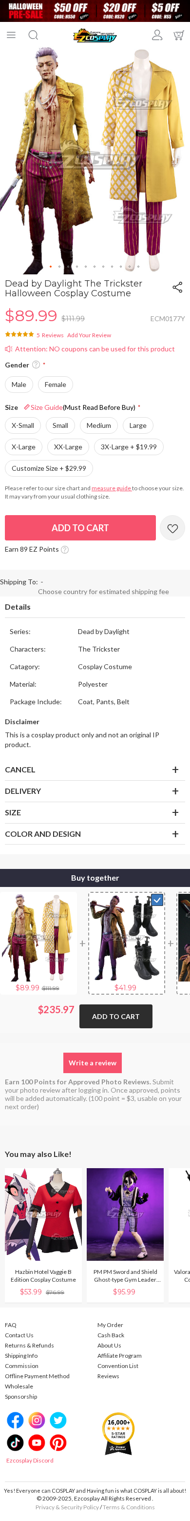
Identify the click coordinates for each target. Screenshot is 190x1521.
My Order (110, 1324)
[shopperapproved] (118, 1433)
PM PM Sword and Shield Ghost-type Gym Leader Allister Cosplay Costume (125, 1276)
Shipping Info (21, 1355)
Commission (21, 1365)
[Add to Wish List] (172, 527)
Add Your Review (89, 335)
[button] (51, 267)
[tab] (95, 607)
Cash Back (110, 1335)
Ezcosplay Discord (30, 1460)
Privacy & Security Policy (67, 1507)
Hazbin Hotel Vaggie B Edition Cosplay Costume (43, 1275)
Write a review (92, 1063)
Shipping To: (19, 582)
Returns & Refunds (29, 1345)
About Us (109, 1345)
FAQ (11, 1324)
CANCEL (20, 769)
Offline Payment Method (37, 1376)
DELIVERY (23, 790)
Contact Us (19, 1335)
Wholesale (19, 1386)
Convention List (117, 1365)
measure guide (112, 488)
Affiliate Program (119, 1355)
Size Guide (83, 407)
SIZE (13, 812)
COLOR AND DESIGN (43, 833)
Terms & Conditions (129, 1507)
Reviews (108, 1376)
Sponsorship (21, 1396)
